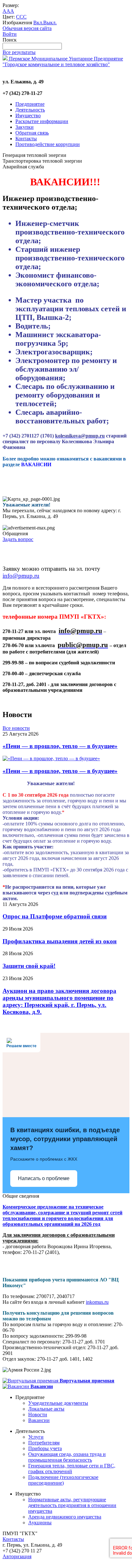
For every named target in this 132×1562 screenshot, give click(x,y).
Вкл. (38, 22)
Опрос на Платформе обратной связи (55, 916)
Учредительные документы (58, 1403)
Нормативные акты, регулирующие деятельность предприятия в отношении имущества (72, 1505)
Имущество (28, 115)
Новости (37, 1414)
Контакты (26, 138)
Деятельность (30, 109)
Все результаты (19, 52)
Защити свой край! (29, 966)
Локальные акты (46, 1408)
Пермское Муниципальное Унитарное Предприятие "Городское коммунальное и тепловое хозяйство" (63, 61)
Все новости (16, 728)
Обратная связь (32, 132)
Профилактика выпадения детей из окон (60, 941)
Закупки (24, 127)
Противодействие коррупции (47, 144)
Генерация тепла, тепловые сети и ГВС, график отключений (71, 1468)
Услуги (36, 1437)
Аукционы (40, 1522)
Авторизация (17, 1556)
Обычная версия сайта (27, 28)
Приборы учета (45, 1448)
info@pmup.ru (21, 575)
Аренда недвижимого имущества (64, 1516)
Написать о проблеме (44, 1178)
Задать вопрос (18, 539)
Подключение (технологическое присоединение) (63, 1480)
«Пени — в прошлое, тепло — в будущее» (60, 746)
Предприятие (30, 104)
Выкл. (50, 22)
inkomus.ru (97, 1302)
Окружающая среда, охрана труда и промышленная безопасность (67, 1457)
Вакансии (39, 1420)
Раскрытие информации (41, 121)
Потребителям (44, 1442)
